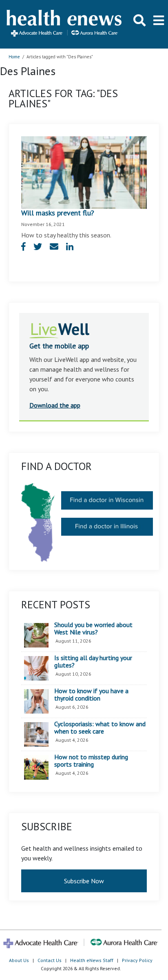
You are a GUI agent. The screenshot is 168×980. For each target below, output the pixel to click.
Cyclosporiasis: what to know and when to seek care (100, 728)
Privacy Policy (137, 960)
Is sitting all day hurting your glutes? (93, 661)
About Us (19, 960)
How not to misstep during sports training (91, 761)
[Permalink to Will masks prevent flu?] (84, 172)
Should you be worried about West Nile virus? (93, 628)
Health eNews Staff (91, 960)
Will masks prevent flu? (57, 212)
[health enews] (65, 24)
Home (14, 57)
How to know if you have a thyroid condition (91, 694)
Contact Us (50, 960)
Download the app (54, 405)
